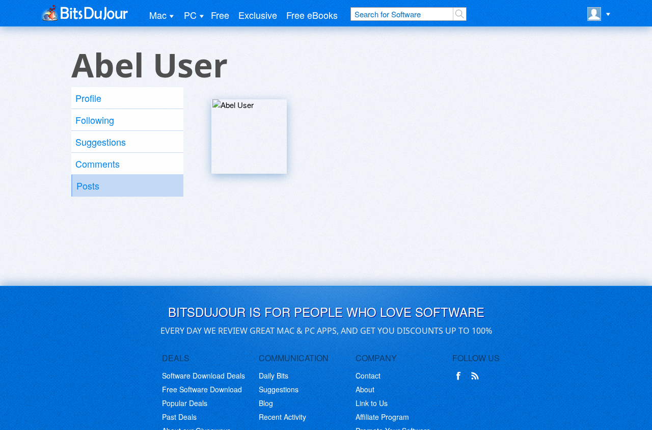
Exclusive (257, 14)
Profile (88, 97)
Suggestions (100, 141)
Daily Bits (273, 375)
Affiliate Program (382, 417)
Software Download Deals (203, 375)
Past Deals (179, 417)
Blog (266, 403)
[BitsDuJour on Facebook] (460, 376)
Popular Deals (184, 403)
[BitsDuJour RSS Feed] (477, 376)
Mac (158, 14)
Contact (368, 375)
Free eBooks (312, 14)
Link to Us (372, 403)
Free (220, 14)
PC (190, 14)
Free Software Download (202, 389)
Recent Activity (282, 417)
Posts (87, 185)
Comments (97, 163)
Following (94, 119)
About (365, 389)
